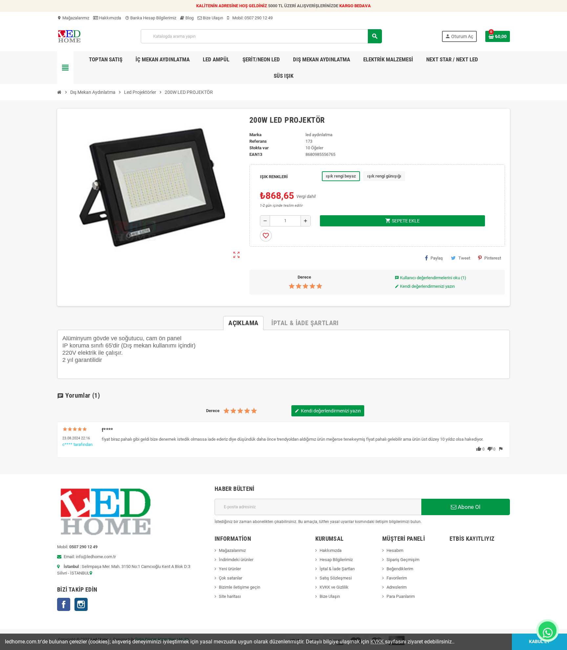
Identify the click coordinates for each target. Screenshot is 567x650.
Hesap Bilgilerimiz (336, 559)
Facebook (63, 604)
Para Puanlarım (401, 596)
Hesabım (395, 550)
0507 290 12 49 (258, 17)
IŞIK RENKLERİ (274, 176)
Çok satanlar (230, 578)
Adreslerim (397, 587)
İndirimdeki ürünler (236, 559)
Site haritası (230, 596)
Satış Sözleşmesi (336, 578)
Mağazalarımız (73, 17)
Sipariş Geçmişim (403, 559)
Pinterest (492, 258)
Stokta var (259, 147)
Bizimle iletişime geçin (239, 587)
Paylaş (436, 258)
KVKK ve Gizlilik (334, 587)
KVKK (377, 642)
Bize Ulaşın (212, 17)
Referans (258, 141)
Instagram (81, 604)
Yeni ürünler (230, 568)
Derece (304, 277)
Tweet (464, 258)
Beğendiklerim (400, 568)
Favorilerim (397, 578)
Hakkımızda (109, 17)
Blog (189, 17)
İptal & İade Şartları (337, 568)
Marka (255, 134)
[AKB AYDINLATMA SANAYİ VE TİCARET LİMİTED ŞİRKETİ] (69, 35)
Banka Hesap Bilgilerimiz (150, 17)
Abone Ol (468, 507)
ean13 (255, 154)
